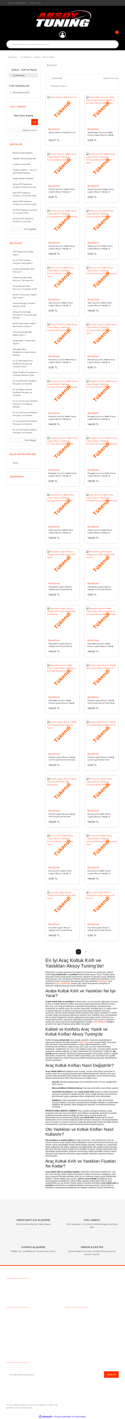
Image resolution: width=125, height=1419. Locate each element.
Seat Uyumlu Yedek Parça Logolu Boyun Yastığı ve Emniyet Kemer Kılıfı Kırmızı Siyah (62, 304)
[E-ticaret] (62, 1416)
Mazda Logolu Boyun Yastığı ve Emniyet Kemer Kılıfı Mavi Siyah (62, 758)
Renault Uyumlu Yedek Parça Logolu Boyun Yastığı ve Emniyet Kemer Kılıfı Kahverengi (62, 417)
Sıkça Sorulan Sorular (18, 1321)
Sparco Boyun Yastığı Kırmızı (62, 132)
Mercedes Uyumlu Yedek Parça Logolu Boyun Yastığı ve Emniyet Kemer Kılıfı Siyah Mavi (101, 645)
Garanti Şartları (73, 1332)
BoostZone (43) (21, 92)
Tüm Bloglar (30, 440)
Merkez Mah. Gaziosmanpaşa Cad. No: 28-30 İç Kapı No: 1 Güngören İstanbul (56, 1296)
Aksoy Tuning (84, 1042)
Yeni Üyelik (12, 1332)
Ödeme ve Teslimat (76, 1316)
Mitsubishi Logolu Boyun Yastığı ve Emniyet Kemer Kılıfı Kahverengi (60, 645)
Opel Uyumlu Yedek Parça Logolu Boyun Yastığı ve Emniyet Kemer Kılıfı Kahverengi (100, 531)
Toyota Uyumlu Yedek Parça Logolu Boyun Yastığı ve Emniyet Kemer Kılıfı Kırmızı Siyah (101, 190)
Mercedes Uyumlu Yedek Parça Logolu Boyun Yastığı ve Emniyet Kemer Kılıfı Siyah (62, 701)
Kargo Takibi (13, 1327)
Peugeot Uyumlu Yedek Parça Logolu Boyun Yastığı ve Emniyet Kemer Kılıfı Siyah (102, 417)
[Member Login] (62, 35)
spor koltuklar (99, 1022)
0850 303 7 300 (27, 1284)
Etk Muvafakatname (76, 1342)
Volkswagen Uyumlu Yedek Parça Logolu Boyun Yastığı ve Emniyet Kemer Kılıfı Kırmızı (100, 133)
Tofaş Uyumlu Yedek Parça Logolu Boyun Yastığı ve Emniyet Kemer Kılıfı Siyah (100, 247)
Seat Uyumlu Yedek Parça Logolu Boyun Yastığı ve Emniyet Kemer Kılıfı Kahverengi (100, 304)
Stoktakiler (57, 78)
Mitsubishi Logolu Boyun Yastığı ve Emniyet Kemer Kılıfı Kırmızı (99, 588)
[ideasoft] (45, 1416)
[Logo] (62, 18)
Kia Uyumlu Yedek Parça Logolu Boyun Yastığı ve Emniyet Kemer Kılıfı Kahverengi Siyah (99, 872)
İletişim (10, 1337)
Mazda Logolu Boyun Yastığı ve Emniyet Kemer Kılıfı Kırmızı (101, 758)
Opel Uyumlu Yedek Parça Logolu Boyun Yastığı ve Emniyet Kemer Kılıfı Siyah (61, 531)
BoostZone (54, 129)
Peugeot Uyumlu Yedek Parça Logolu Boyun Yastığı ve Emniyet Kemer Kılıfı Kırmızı (62, 474)
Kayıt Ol (111, 1374)
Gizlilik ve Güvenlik (75, 1321)
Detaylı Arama (29, 130)
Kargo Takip (35, 3)
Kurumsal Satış (14, 1316)
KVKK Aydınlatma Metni (78, 1347)
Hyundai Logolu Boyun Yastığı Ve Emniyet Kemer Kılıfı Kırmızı (99, 929)
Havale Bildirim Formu (77, 1352)
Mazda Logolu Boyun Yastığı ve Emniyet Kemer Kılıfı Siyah (101, 701)
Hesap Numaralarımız (77, 1337)
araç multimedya (63, 983)
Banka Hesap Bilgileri (17, 3)
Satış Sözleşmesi (74, 1311)
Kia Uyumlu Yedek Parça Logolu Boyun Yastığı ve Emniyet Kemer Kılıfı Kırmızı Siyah (62, 872)
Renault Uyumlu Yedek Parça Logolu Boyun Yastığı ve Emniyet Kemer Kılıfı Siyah (62, 361)
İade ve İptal (72, 1327)
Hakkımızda (13, 1311)
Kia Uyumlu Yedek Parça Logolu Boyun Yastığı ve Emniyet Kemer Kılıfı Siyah (100, 815)
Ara (34, 122)
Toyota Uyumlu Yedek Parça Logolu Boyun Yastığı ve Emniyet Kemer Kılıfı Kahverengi (62, 247)
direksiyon (102, 981)
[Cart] (115, 35)
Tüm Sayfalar (29, 229)
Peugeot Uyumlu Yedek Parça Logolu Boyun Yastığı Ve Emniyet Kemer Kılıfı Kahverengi (102, 474)
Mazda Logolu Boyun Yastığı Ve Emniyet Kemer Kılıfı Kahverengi (62, 815)
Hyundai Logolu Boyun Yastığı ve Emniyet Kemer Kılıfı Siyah (60, 929)
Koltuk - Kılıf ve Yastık (44, 57)
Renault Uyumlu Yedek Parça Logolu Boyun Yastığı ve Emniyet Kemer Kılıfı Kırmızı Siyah (101, 361)
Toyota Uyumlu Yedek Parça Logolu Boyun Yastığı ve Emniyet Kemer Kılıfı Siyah (62, 190)
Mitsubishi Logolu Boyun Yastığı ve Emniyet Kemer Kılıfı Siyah (60, 588)
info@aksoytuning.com (27, 1290)
